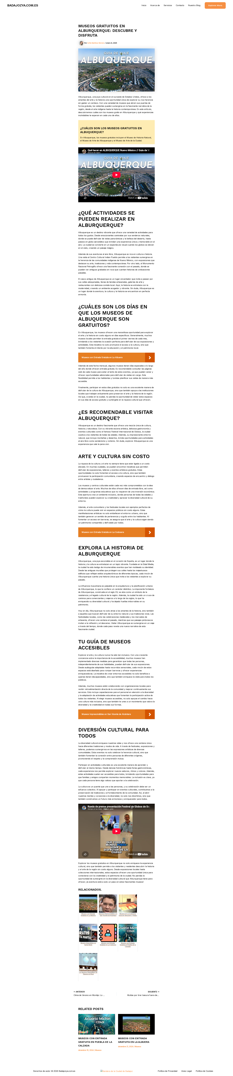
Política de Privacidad (167, 1071)
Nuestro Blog (194, 5)
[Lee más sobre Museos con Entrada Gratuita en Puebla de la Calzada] (96, 1024)
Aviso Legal (186, 1071)
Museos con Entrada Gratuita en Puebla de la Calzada (95, 1042)
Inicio (143, 5)
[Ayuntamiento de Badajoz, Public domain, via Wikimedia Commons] (116, 1071)
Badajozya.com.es (22, 5)
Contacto (180, 5)
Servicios (168, 5)
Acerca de (155, 5)
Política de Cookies (204, 1071)
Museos (98, 1050)
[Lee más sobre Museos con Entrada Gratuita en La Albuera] (136, 1024)
